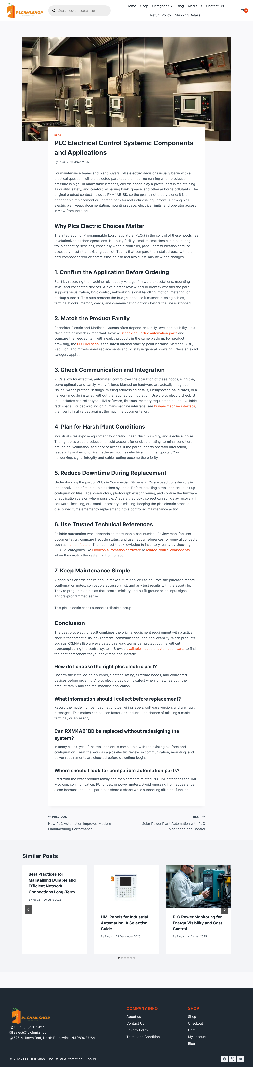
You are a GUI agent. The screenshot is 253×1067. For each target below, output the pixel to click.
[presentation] (126, 886)
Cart (191, 1030)
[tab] (119, 958)
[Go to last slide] (28, 909)
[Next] (224, 909)
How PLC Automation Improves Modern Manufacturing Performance (79, 823)
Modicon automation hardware (116, 550)
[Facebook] (224, 1059)
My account (197, 1037)
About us (195, 6)
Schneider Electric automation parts (149, 333)
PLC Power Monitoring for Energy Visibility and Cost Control (197, 923)
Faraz (61, 162)
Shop (144, 6)
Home (131, 6)
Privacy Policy (137, 1030)
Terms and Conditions (143, 1037)
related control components (168, 550)
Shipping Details (187, 15)
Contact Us (215, 6)
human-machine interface (174, 406)
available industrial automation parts (155, 649)
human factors (79, 545)
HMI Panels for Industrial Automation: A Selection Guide (124, 923)
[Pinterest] (240, 1059)
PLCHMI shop (88, 344)
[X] (232, 1059)
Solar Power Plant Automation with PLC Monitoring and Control (173, 823)
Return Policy (160, 15)
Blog (180, 6)
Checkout (195, 1023)
